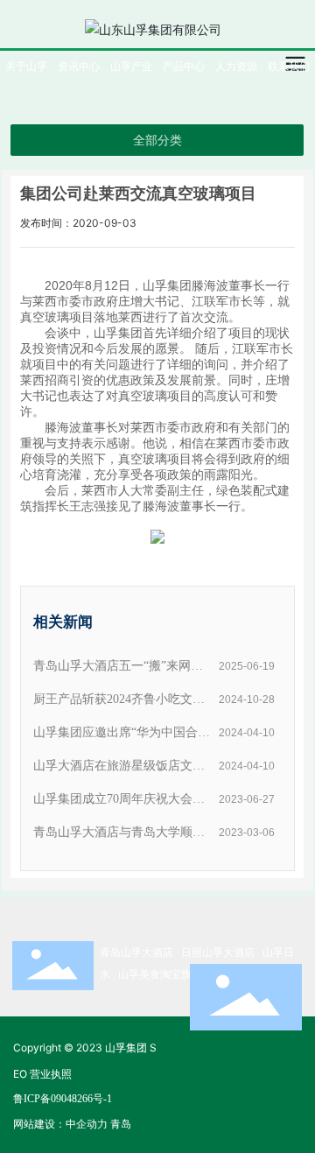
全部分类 (157, 140)
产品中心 (184, 66)
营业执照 (51, 1073)
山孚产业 (131, 66)
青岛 (120, 1123)
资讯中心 (79, 66)
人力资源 (236, 66)
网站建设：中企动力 (60, 1123)
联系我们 (289, 66)
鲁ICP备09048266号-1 (62, 1099)
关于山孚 (26, 66)
